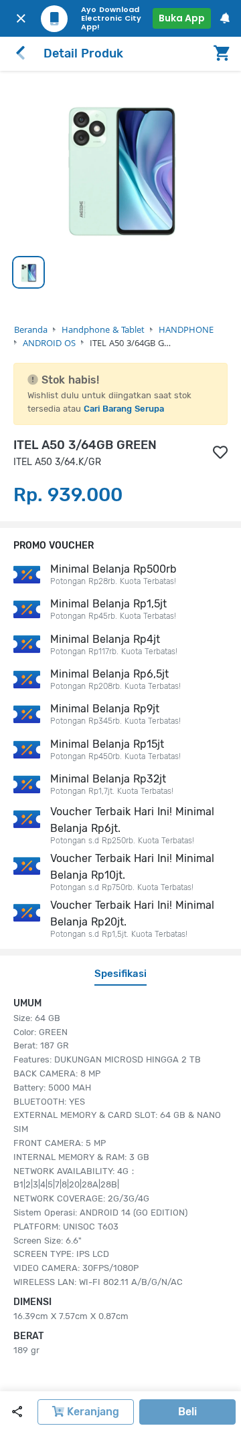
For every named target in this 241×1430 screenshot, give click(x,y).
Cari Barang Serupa (124, 409)
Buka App (182, 18)
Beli (187, 1411)
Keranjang (91, 1411)
